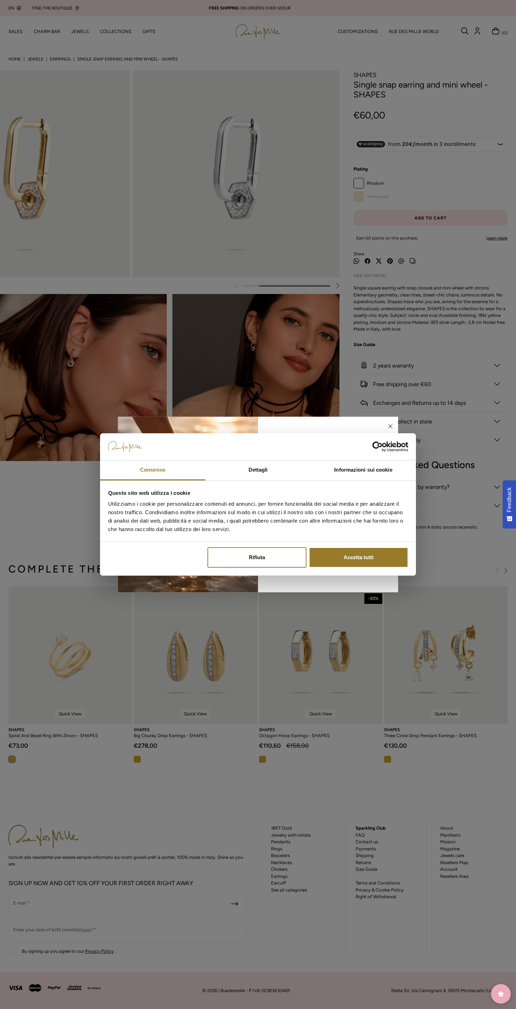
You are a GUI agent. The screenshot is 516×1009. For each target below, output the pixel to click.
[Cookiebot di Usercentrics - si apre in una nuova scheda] (377, 446)
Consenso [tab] (152, 470)
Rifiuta (257, 557)
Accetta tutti (358, 557)
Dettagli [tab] (258, 470)
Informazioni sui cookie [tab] (363, 470)
